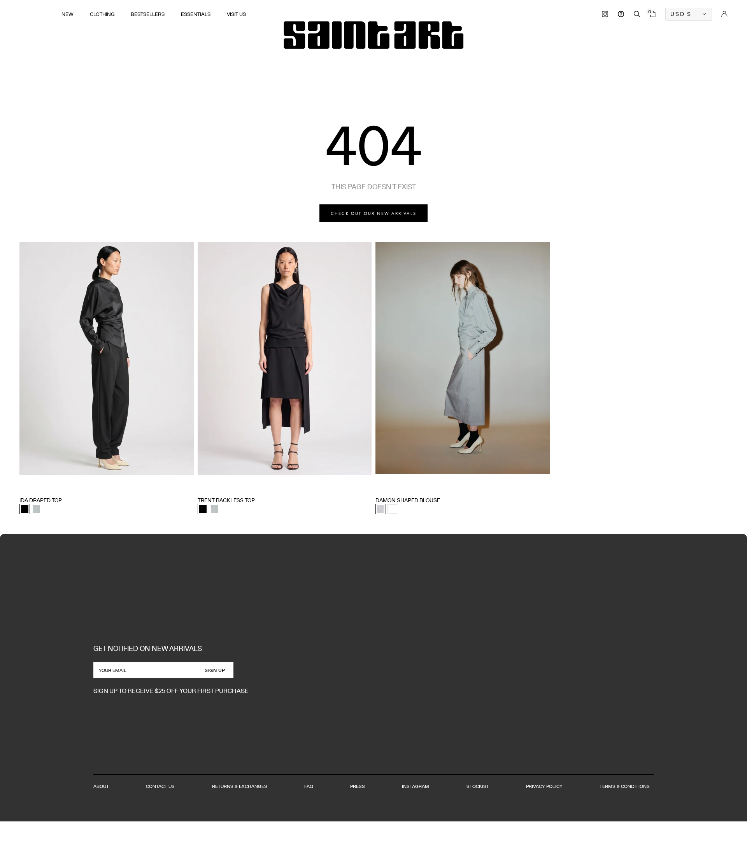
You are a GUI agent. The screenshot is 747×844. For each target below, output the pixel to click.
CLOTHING (102, 14)
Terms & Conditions (625, 786)
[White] (392, 509)
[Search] (637, 14)
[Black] (25, 509)
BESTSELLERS (148, 14)
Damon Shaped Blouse (407, 500)
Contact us (160, 786)
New (67, 14)
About (101, 786)
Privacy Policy (544, 786)
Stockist (477, 786)
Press (357, 786)
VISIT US (236, 14)
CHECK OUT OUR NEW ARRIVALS (373, 213)
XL (68, 485)
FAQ (308, 786)
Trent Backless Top (226, 500)
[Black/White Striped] (381, 509)
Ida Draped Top (40, 500)
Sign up (215, 670)
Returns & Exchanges (239, 786)
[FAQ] (621, 14)
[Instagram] (605, 14)
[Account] (724, 14)
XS (22, 485)
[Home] (373, 35)
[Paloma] (36, 509)
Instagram (415, 786)
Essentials (195, 14)
